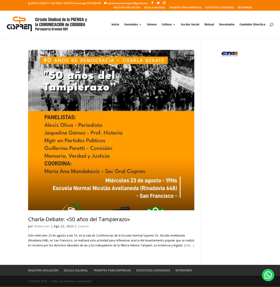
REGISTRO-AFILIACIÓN (127, 7)
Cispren (83, 226)
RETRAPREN (245, 7)
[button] (268, 275)
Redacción (42, 226)
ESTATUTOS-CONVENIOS (219, 7)
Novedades (226, 25)
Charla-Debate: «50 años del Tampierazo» (79, 219)
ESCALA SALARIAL (154, 7)
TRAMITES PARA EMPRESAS (185, 7)
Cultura (167, 25)
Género (152, 25)
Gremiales (131, 25)
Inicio (115, 25)
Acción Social (190, 25)
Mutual (209, 25)
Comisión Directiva (252, 25)
